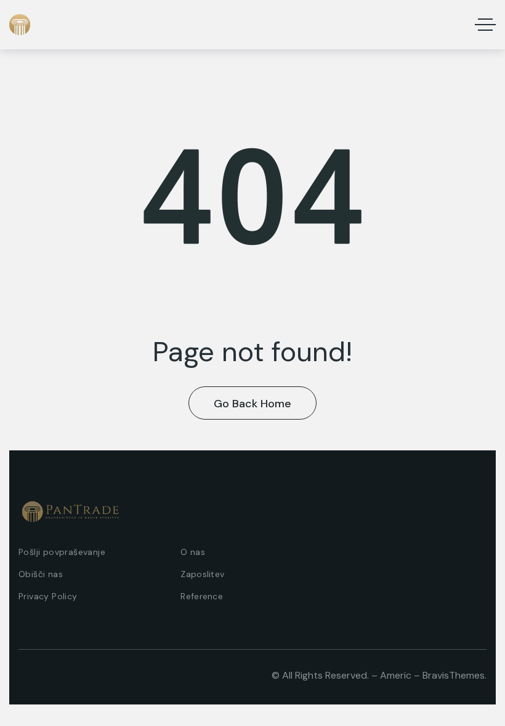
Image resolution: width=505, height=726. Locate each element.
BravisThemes (453, 675)
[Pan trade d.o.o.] (19, 24)
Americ (395, 675)
